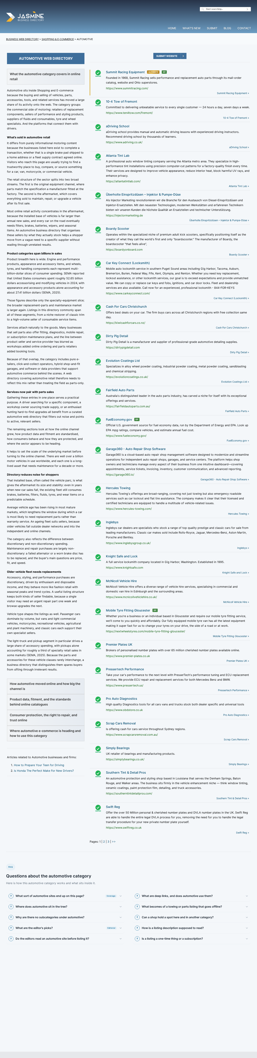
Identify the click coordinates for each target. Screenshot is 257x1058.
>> (114, 841)
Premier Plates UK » (238, 660)
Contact (244, 28)
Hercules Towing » (238, 513)
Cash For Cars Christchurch (126, 306)
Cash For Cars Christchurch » (232, 327)
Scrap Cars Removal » (236, 739)
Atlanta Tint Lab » (239, 186)
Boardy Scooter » (239, 254)
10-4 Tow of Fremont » (236, 117)
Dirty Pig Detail (117, 336)
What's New (192, 28)
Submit (212, 28)
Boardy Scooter (117, 228)
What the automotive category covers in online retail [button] (45, 76)
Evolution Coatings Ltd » (235, 381)
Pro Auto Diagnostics (121, 698)
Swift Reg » (242, 832)
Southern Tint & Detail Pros (126, 772)
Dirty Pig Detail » (239, 352)
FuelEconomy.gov (119, 419)
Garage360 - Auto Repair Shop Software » (225, 479)
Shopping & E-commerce (58, 39)
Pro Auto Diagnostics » (236, 714)
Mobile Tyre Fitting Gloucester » (231, 636)
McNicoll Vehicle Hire (121, 581)
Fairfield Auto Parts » (237, 411)
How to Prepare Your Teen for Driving (39, 765)
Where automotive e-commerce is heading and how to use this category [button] (45, 733)
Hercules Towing (118, 488)
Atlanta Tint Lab (117, 155)
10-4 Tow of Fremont (121, 101)
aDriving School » (239, 147)
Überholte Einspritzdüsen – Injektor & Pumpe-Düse (143, 194)
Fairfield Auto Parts (120, 390)
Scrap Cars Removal (121, 723)
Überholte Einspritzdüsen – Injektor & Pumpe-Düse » (219, 220)
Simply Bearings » (239, 764)
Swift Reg (113, 807)
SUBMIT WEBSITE (166, 55)
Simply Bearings (118, 748)
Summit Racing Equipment (125, 72)
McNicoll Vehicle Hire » (236, 601)
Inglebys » (243, 547)
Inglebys (112, 522)
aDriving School (117, 126)
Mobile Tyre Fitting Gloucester (128, 610)
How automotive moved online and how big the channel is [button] (45, 686)
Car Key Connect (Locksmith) (128, 263)
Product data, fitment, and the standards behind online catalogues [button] (40, 701)
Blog (227, 28)
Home (172, 28)
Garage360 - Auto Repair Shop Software (136, 449)
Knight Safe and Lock (122, 556)
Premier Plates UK (119, 644)
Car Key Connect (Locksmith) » (231, 298)
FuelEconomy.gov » (238, 440)
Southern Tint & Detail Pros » (232, 798)
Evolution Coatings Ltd (123, 360)
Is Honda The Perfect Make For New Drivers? (44, 770)
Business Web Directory (22, 39)
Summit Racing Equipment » (233, 93)
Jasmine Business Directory (25, 17)
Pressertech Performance (125, 669)
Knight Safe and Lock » (235, 572)
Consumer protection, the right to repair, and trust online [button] (43, 717)
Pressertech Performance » (233, 690)
